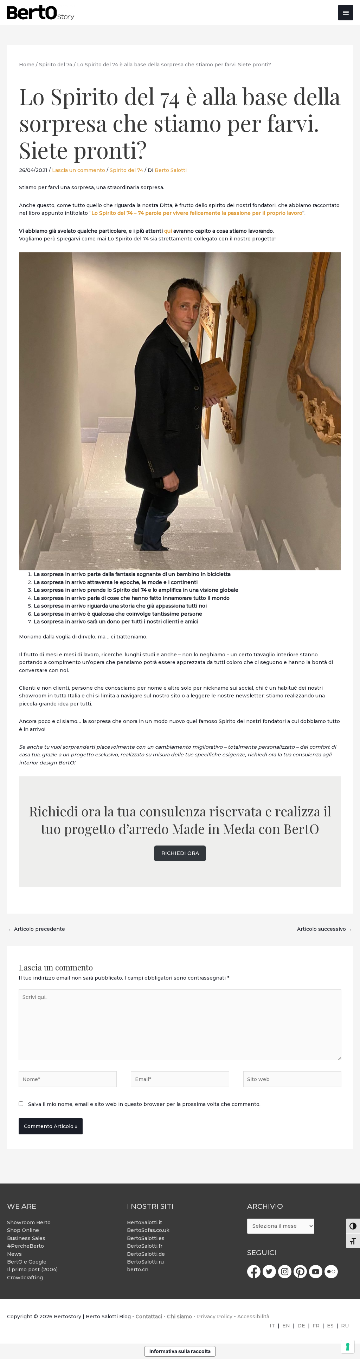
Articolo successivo (324, 929)
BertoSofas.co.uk (148, 1230)
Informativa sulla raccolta (180, 1351)
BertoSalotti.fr (144, 1246)
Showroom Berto (29, 1222)
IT (272, 1325)
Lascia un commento (78, 170)
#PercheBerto (25, 1246)
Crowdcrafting (25, 1277)
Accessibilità (253, 1316)
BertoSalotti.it (144, 1222)
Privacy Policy (214, 1316)
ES (330, 1325)
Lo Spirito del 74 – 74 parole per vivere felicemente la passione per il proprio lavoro (196, 213)
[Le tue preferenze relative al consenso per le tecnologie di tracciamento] (347, 1346)
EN (286, 1325)
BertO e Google (26, 1262)
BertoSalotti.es (146, 1238)
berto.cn (137, 1269)
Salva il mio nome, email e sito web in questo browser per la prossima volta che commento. (144, 1104)
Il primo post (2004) (32, 1269)
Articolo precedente (36, 929)
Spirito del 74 (126, 170)
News (14, 1254)
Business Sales (26, 1238)
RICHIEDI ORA (180, 853)
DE (301, 1325)
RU (345, 1325)
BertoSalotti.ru (145, 1262)
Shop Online (23, 1230)
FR (316, 1325)
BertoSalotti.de (146, 1254)
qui (168, 231)
